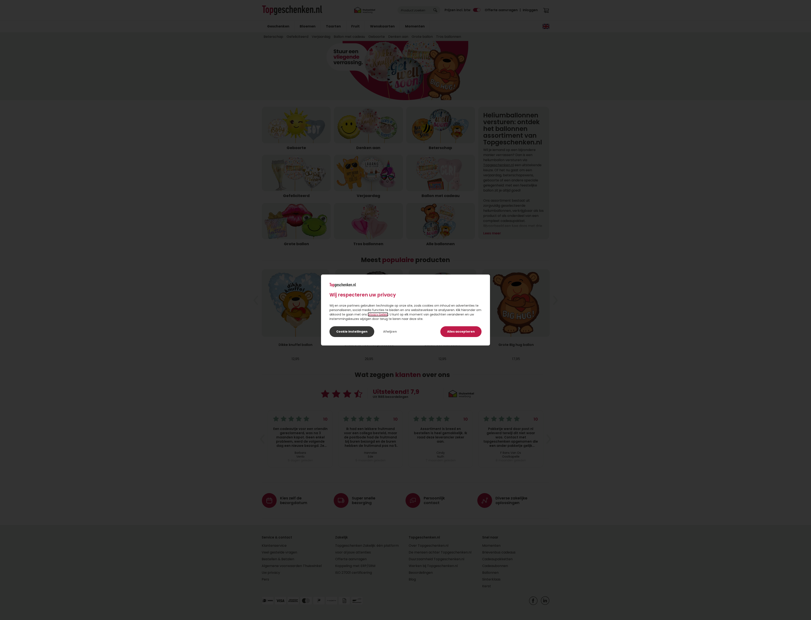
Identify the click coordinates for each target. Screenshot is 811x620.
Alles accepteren (461, 331)
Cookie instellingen (351, 331)
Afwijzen (390, 331)
